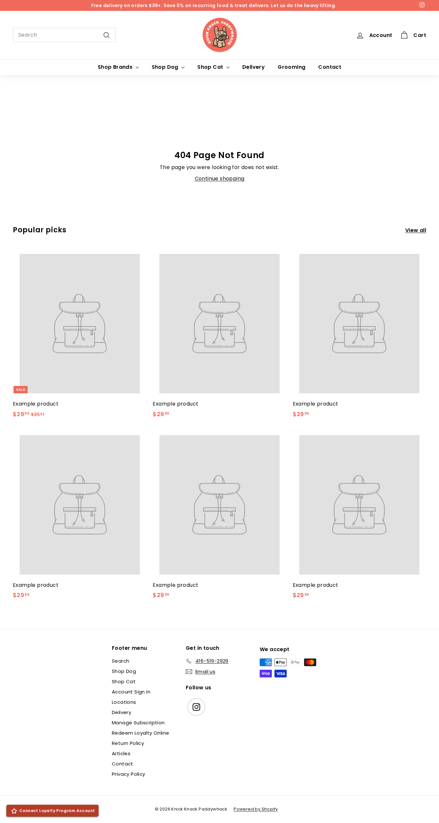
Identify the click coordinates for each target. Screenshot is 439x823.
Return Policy (128, 743)
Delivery (253, 67)
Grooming (291, 67)
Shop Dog (166, 67)
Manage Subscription (138, 722)
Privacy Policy (128, 774)
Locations (124, 702)
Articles (121, 753)
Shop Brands (116, 67)
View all (415, 230)
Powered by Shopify (256, 809)
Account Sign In (131, 691)
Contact (329, 67)
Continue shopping (220, 178)
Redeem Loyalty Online (140, 732)
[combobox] (64, 35)
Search (120, 661)
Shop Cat (211, 67)
